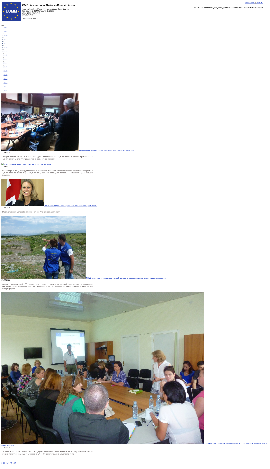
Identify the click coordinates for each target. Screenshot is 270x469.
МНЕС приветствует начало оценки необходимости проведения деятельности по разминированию (126, 278)
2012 (5, 43)
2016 (5, 59)
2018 (5, 67)
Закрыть (259, 3)
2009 (5, 31)
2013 (5, 47)
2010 (5, 35)
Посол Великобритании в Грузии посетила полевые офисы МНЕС (70, 206)
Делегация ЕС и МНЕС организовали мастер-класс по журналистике (106, 151)
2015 (5, 55)
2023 (5, 87)
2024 (5, 90)
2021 (5, 79)
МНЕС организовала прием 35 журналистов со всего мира (27, 164)
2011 (5, 39)
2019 (5, 71)
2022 (5, 83)
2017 (5, 63)
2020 (5, 75)
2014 (5, 51)
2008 (5, 28)
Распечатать (250, 3)
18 (15, 463)
